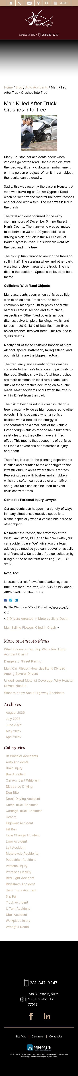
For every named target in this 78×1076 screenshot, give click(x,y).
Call (20, 3)
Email (29, 3)
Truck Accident (17, 902)
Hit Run (11, 829)
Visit (38, 3)
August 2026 (15, 712)
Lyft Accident (15, 847)
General (11, 817)
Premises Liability (18, 872)
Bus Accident (16, 774)
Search (46, 3)
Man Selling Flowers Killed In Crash (30, 627)
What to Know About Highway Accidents (34, 693)
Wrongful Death (17, 927)
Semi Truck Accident (21, 890)
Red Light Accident (20, 878)
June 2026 (14, 725)
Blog (19, 87)
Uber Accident (16, 915)
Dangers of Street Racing (22, 661)
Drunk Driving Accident (23, 799)
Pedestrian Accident (21, 860)
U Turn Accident (18, 908)
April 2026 (13, 737)
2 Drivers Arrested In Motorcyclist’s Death (37, 619)
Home (11, 3)
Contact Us (55, 1036)
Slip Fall (11, 896)
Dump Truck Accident (22, 805)
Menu (63, 3)
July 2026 (13, 719)
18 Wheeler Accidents (22, 756)
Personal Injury (17, 866)
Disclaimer (38, 1036)
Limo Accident (16, 841)
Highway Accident (19, 823)
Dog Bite (12, 792)
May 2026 (13, 731)
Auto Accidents (36, 87)
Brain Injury (14, 768)
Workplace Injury (18, 921)
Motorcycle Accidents (22, 853)
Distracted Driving (19, 786)
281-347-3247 (50, 34)
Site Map (21, 1036)
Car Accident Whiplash (23, 780)
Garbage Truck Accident (24, 811)
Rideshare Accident (20, 884)
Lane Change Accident (23, 835)
